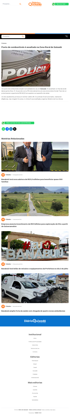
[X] (14, 129)
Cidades (4, 43)
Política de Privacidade (35, 341)
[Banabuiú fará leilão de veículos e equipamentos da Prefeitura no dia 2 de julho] (35, 246)
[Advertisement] (35, 21)
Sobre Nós (35, 345)
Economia (35, 393)
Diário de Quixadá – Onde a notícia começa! (30, 410)
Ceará (35, 367)
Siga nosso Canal (61, 4)
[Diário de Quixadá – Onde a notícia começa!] (35, 4)
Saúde (35, 396)
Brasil (35, 364)
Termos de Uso (35, 348)
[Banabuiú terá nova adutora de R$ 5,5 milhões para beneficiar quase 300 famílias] (35, 156)
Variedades (35, 400)
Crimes (35, 386)
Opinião (35, 390)
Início (35, 338)
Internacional (35, 377)
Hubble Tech (38, 413)
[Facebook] (7, 129)
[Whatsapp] (3, 129)
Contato (35, 352)
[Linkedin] (11, 129)
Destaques (35, 360)
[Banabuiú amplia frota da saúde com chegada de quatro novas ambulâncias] (35, 288)
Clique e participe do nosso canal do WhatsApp (18, 123)
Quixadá (35, 371)
